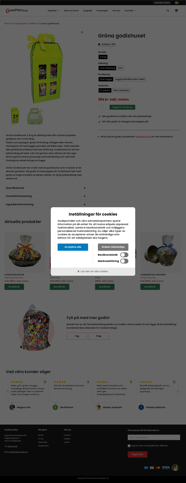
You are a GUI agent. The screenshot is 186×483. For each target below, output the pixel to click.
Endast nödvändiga (113, 247)
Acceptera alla (73, 247)
